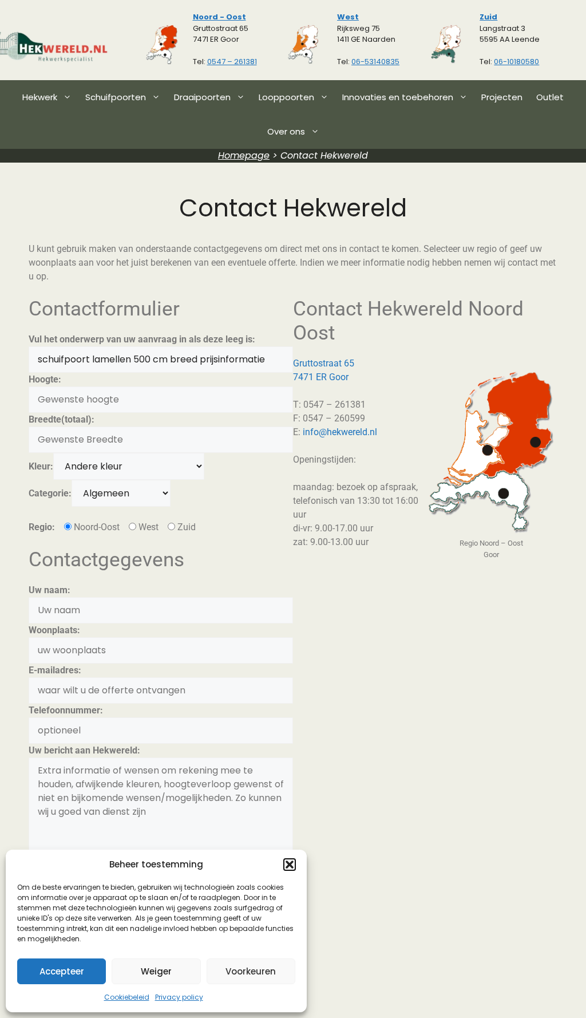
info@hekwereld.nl (340, 432)
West (348, 16)
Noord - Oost (219, 16)
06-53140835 (375, 61)
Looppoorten (286, 97)
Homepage (244, 155)
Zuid (488, 16)
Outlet (550, 97)
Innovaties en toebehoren (397, 97)
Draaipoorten (202, 97)
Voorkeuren (250, 971)
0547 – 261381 (232, 61)
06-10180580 (516, 61)
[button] (289, 864)
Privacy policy (179, 997)
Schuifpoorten (115, 97)
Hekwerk (39, 97)
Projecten (501, 97)
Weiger (156, 971)
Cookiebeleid (126, 997)
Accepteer (61, 971)
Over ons (286, 131)
